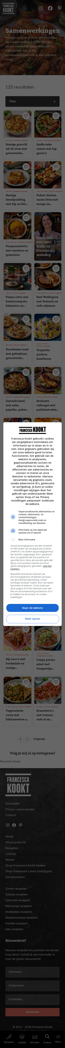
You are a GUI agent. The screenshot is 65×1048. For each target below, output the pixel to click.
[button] (32, 539)
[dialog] (32, 524)
